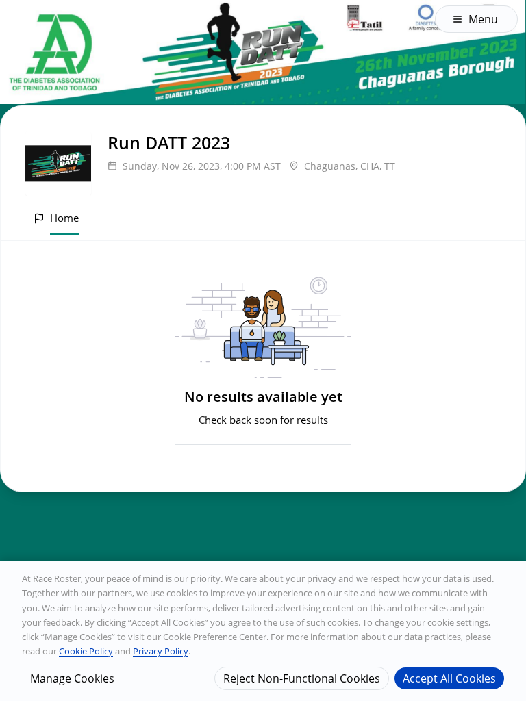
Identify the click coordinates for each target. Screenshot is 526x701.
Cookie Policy (86, 651)
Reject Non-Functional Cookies (301, 678)
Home (64, 217)
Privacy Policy (160, 651)
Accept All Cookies (449, 678)
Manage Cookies (72, 678)
